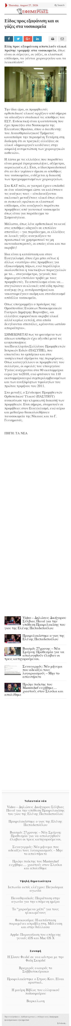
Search (60, 5)
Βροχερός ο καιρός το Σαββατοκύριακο (35, 969)
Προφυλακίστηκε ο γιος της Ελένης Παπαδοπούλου (43, 637)
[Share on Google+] (28, 39)
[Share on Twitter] (18, 39)
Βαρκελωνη (36, 1000)
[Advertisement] (35, 480)
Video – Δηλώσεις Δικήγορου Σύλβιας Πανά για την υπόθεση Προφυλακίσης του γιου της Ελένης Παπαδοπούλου (35, 622)
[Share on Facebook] (9, 39)
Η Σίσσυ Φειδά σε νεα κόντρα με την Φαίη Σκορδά (35, 958)
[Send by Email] (62, 39)
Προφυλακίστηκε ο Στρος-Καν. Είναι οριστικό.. (35, 980)
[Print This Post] (52, 39)
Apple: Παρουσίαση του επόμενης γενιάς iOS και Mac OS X (35, 936)
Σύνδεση (61, 1023)
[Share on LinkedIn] (38, 39)
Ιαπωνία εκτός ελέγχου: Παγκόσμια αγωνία (35, 889)
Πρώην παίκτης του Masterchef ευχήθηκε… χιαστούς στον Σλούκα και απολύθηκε (33, 689)
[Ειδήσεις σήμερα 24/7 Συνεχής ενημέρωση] (35, 11)
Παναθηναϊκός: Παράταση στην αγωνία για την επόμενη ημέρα (35, 900)
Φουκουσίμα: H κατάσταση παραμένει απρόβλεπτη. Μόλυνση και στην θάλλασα (35, 923)
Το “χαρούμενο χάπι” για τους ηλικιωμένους (35, 911)
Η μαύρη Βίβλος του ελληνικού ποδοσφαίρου (35, 991)
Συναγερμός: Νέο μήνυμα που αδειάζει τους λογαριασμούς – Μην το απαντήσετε (42, 671)
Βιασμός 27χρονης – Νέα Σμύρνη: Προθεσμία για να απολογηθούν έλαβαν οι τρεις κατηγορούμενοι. (34, 653)
